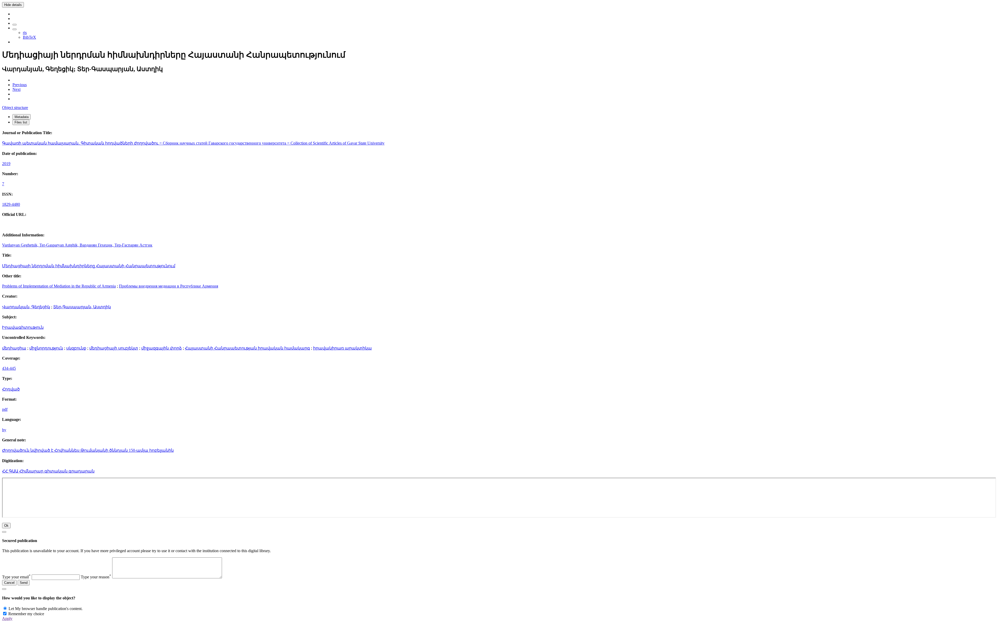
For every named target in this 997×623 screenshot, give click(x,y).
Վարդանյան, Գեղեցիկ (26, 307)
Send (24, 583)
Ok (6, 526)
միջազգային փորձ (161, 348)
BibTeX (29, 37)
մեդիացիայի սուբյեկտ (113, 348)
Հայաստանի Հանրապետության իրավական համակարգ (247, 348)
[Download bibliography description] (14, 29)
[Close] (4, 532)
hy (4, 430)
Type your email (16, 577)
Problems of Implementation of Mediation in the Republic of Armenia (59, 286)
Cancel (9, 583)
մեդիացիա (14, 348)
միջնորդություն (46, 348)
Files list (21, 122)
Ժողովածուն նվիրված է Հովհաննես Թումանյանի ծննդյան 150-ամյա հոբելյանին (88, 450)
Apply (7, 618)
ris (25, 32)
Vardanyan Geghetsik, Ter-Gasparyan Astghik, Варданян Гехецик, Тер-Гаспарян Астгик (77, 245)
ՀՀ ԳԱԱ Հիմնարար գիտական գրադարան (48, 471)
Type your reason (96, 577)
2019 (6, 163)
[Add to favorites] (14, 24)
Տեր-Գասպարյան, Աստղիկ (82, 307)
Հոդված (11, 389)
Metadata (22, 117)
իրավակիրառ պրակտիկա (342, 348)
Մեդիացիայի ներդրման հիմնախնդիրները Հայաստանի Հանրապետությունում (88, 266)
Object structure (15, 107)
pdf (5, 409)
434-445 (9, 368)
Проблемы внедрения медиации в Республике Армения (168, 286)
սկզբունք (76, 348)
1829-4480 (11, 204)
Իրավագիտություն (23, 327)
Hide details (13, 5)
